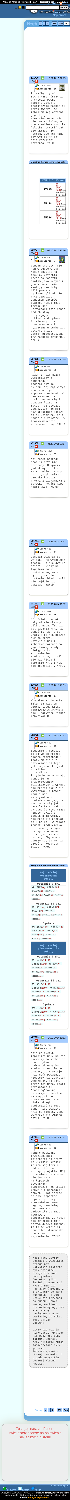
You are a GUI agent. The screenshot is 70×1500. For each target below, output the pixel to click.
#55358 (36, 899)
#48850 (53, 1015)
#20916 (38, 930)
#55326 (37, 967)
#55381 (38, 991)
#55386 (50, 967)
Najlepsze (60, 12)
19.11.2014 (53, 541)
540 (61, 23)
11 (47, 552)
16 (47, 89)
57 (47, 454)
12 (47, 1048)
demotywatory (51, 1493)
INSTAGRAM (11, 1490)
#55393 (37, 891)
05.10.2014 (53, 250)
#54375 (37, 1024)
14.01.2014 (53, 1037)
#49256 (57, 1011)
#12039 (40, 926)
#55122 (57, 987)
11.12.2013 (53, 359)
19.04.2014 (53, 735)
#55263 (40, 987)
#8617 (37, 934)
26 (47, 370)
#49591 (38, 1015)
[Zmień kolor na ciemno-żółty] (19, 7)
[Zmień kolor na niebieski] (16, 7)
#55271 (37, 910)
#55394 (37, 895)
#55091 (48, 915)
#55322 (53, 886)
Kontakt (53, 3)
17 (47, 696)
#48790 (41, 1008)
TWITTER (25, 1490)
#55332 (38, 972)
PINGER (38, 1490)
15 (47, 746)
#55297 (41, 984)
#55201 (38, 907)
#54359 (38, 1020)
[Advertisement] (14, 711)
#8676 (52, 930)
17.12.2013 (53, 1137)
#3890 (57, 926)
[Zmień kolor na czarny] (23, 7)
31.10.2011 (53, 443)
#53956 (52, 1020)
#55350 (52, 996)
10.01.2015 (53, 78)
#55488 (41, 960)
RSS (65, 3)
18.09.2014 (53, 685)
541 (67, 23)
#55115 (37, 914)
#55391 (49, 891)
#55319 (38, 887)
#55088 (36, 919)
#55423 (52, 972)
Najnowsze (59, 15)
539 (54, 23)
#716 (36, 939)
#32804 (46, 939)
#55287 (37, 976)
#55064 (53, 906)
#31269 (50, 935)
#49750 (40, 1011)
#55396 (59, 895)
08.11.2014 (53, 604)
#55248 (37, 1000)
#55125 (59, 915)
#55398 (48, 895)
